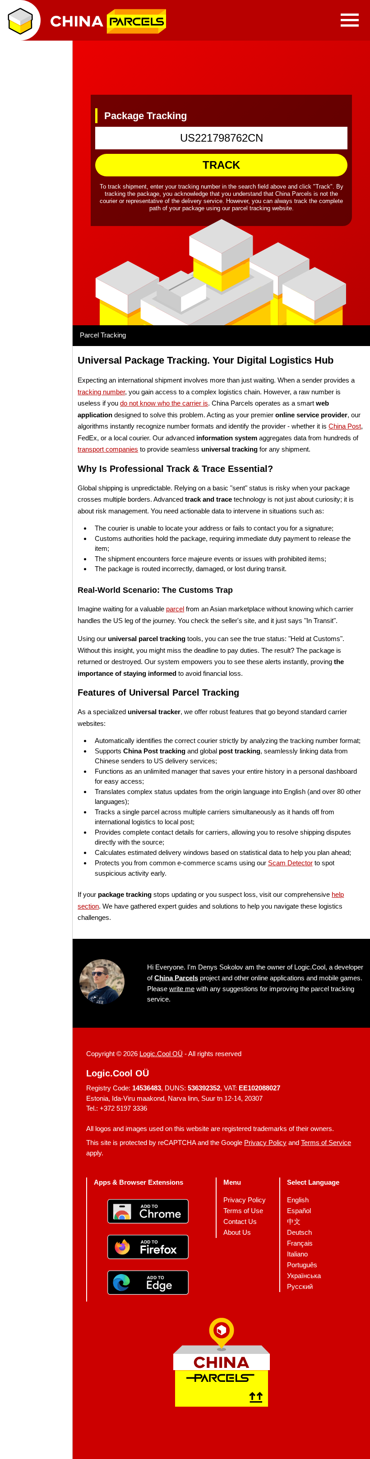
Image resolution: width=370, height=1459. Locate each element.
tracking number (101, 391)
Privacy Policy (265, 1142)
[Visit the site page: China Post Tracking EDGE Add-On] (148, 1283)
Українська (304, 1275)
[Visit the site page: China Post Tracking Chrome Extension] (148, 1212)
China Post (344, 426)
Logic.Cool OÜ (161, 1053)
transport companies (108, 449)
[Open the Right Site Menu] (349, 20)
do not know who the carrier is (164, 403)
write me (181, 988)
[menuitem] (244, 1199)
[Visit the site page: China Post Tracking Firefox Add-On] (148, 1247)
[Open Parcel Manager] (20, 20)
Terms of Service (326, 1142)
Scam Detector (290, 863)
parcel (175, 609)
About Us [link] (237, 1232)
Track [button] (221, 165)
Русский (300, 1286)
